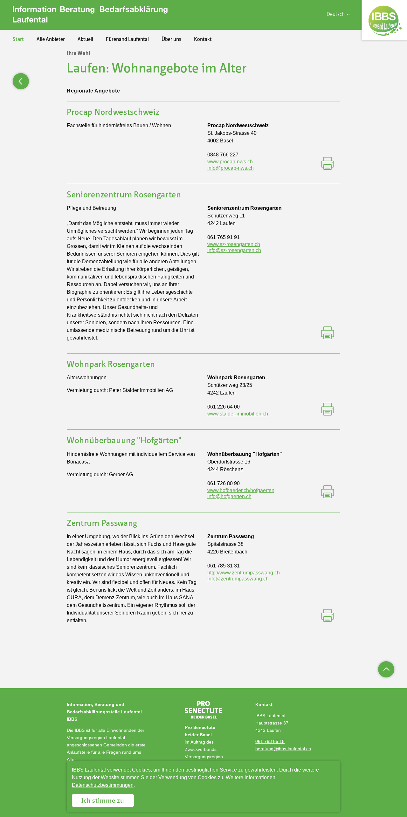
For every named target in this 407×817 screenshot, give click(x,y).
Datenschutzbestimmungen (103, 785)
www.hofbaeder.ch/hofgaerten (240, 490)
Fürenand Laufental (127, 39)
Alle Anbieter (51, 39)
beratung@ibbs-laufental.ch (283, 748)
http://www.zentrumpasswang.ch (243, 572)
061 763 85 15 (270, 741)
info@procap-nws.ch (230, 168)
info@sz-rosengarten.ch (234, 250)
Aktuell (85, 39)
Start (18, 39)
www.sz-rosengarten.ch (233, 244)
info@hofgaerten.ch (229, 496)
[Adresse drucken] (327, 164)
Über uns (171, 39)
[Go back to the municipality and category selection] (21, 81)
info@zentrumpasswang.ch (238, 578)
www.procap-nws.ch (230, 161)
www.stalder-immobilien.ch (237, 413)
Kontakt (203, 39)
